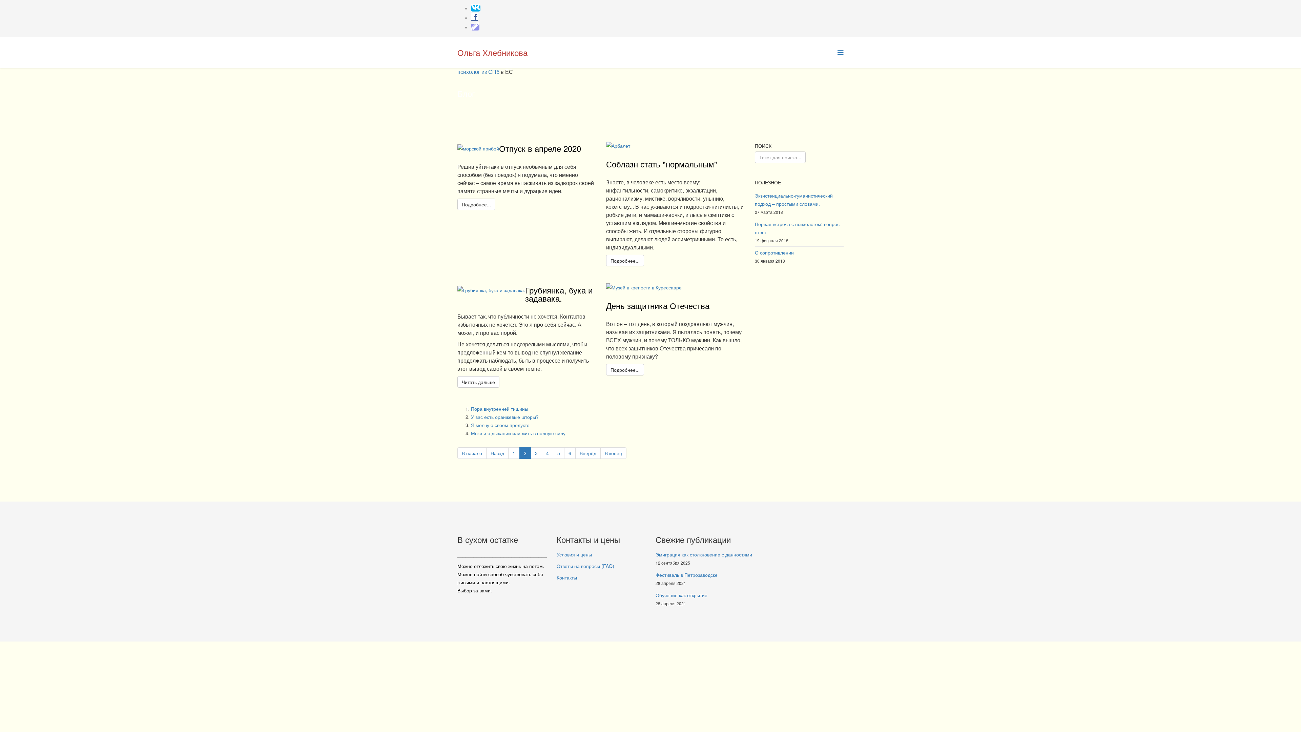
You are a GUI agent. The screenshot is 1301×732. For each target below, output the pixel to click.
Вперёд (588, 453)
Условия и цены (574, 554)
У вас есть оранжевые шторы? (505, 416)
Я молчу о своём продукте (500, 425)
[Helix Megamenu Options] (841, 52)
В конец (613, 453)
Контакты (567, 577)
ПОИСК (763, 145)
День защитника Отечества (657, 305)
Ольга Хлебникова (492, 52)
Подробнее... (476, 204)
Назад (497, 453)
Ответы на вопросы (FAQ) (585, 566)
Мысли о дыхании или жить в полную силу (518, 433)
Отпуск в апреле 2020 (540, 148)
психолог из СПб (479, 72)
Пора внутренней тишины (499, 408)
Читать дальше (478, 382)
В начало (472, 453)
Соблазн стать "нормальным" (661, 164)
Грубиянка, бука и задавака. (559, 294)
